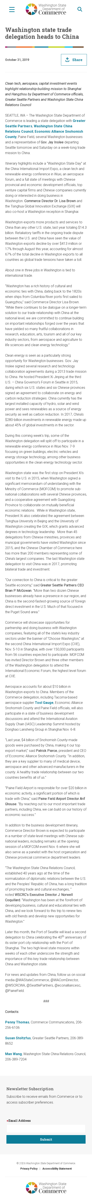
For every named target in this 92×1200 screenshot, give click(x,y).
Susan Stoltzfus (18, 1038)
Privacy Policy (28, 1168)
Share (77, 59)
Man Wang (13, 1054)
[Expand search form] (79, 9)
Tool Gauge (44, 703)
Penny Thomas (17, 1022)
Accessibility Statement (57, 1168)
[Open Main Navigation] (12, 9)
